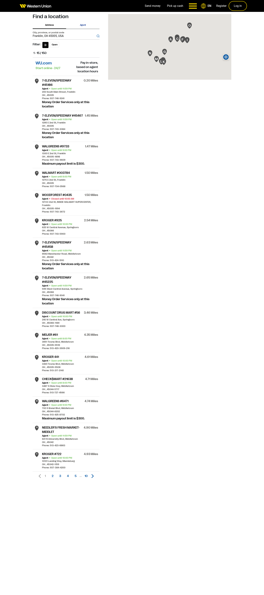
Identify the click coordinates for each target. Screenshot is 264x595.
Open (54, 44)
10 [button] (86, 476)
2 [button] (53, 476)
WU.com (44, 63)
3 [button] (60, 476)
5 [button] (76, 476)
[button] (206, 6)
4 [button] (68, 476)
